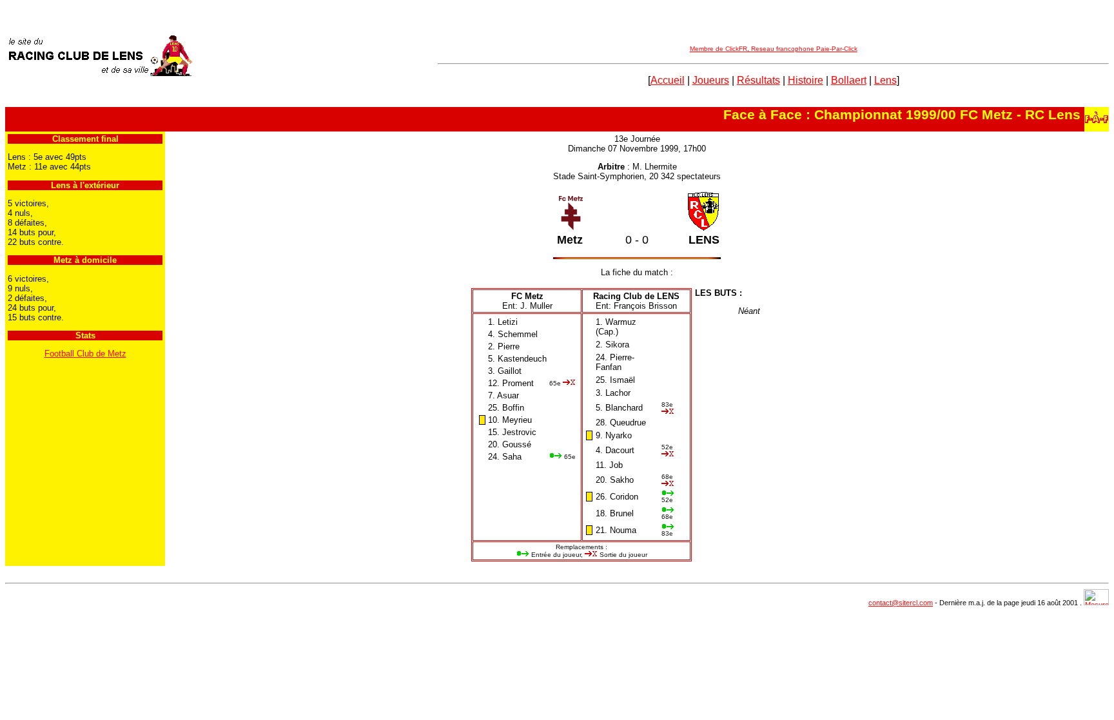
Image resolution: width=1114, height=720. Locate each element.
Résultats (758, 80)
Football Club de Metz (85, 353)
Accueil (667, 80)
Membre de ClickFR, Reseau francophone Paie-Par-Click (773, 48)
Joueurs (710, 80)
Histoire (805, 80)
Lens (885, 80)
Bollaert (848, 80)
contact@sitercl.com (900, 603)
